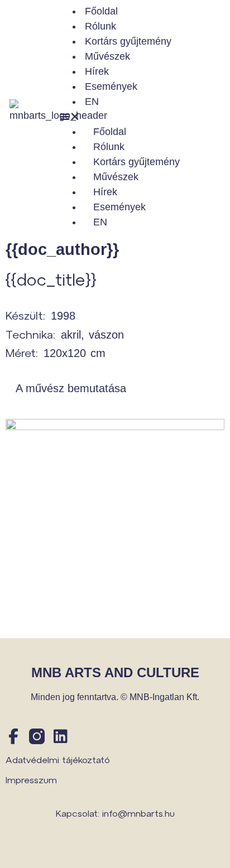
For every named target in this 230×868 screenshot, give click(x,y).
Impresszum (31, 779)
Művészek (107, 56)
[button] (143, 116)
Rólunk (100, 26)
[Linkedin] (60, 736)
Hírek (97, 71)
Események (111, 86)
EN (92, 101)
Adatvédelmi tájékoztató (58, 759)
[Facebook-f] (13, 736)
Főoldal (101, 11)
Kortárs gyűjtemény (128, 41)
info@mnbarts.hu (138, 813)
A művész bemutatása (71, 388)
